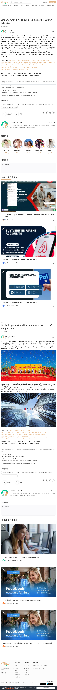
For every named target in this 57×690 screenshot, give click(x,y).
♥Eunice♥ (17, 150)
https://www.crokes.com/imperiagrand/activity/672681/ (30, 60)
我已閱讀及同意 (45, 687)
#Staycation (36, 668)
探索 (33, 5)
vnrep (17, 104)
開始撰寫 (52, 2)
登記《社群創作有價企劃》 (19, 87)
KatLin (28, 150)
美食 (17, 92)
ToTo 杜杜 (50, 150)
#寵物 (34, 666)
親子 (21, 92)
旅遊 (14, 92)
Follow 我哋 (31, 95)
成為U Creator (25, 5)
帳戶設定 (26, 668)
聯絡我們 (32, 684)
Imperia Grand (10, 31)
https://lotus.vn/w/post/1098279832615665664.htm (19, 68)
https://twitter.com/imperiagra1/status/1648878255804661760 (23, 432)
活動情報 (35, 92)
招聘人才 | (27, 684)
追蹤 (53, 31)
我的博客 (26, 675)
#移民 (42, 668)
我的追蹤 (26, 672)
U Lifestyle (5, 682)
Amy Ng (6, 150)
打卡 (10, 92)
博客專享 (49, 5)
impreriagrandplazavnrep (9, 107)
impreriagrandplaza (7, 104)
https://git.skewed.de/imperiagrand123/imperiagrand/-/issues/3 (24, 438)
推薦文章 (37, 5)
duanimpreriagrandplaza (46, 104)
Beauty (19, 682)
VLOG (16, 668)
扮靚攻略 (29, 92)
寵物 (24, 92)
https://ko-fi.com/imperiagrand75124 (14, 69)
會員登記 (45, 2)
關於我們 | (4, 684)
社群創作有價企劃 (6, 5)
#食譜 (45, 666)
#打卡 (42, 666)
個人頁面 (26, 666)
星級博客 (43, 5)
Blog (28, 682)
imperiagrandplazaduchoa (29, 104)
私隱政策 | (21, 684)
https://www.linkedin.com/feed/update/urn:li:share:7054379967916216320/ (28, 62)
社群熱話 (16, 5)
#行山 (38, 666)
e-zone (32, 682)
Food (24, 682)
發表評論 (5, 164)
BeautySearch (39, 150)
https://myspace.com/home (20, 430)
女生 (2, 17)
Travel (11, 682)
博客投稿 (17, 677)
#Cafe (49, 666)
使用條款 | (15, 684)
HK (14, 682)
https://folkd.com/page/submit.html (14, 436)
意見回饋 (17, 675)
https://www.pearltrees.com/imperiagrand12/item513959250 (23, 434)
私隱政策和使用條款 (9, 688)
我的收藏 (26, 670)
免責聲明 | (10, 684)
